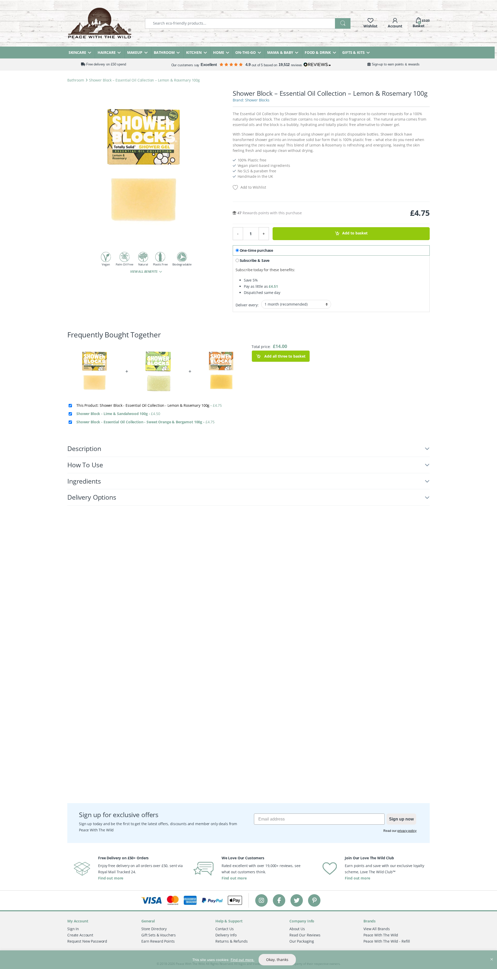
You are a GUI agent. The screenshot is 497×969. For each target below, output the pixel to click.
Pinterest (314, 900)
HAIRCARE (107, 52)
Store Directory (154, 928)
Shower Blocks (257, 100)
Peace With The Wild (380, 935)
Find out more (110, 878)
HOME (218, 52)
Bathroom (75, 80)
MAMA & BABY (280, 52)
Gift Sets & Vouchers (158, 935)
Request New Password (87, 941)
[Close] (491, 955)
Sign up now (401, 819)
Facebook (279, 900)
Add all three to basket (284, 356)
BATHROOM (164, 52)
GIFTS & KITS (353, 52)
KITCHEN (194, 52)
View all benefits (144, 271)
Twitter (296, 900)
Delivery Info (226, 935)
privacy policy (406, 831)
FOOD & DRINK (318, 52)
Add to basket (355, 233)
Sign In (73, 928)
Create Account (80, 935)
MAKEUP (134, 52)
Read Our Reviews (304, 935)
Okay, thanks (277, 959)
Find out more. (242, 960)
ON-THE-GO (245, 52)
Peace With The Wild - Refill (386, 941)
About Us (297, 928)
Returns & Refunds (231, 941)
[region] (248, 959)
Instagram (261, 900)
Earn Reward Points (157, 941)
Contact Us (224, 928)
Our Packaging (301, 941)
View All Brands (376, 928)
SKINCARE (77, 52)
